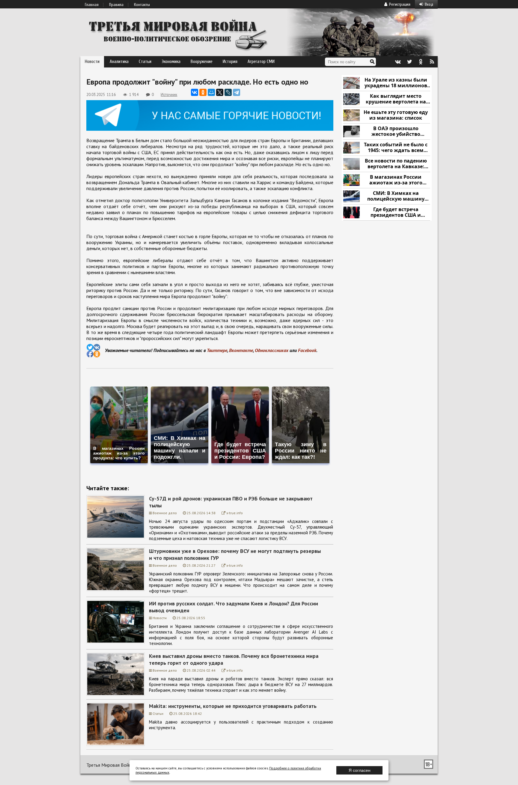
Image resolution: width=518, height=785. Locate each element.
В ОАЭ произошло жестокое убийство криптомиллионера (396, 131)
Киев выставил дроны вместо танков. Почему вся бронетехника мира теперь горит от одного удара (233, 659)
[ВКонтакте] (194, 92)
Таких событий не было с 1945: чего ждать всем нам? (395, 148)
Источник (169, 94)
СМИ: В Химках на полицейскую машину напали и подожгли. (395, 196)
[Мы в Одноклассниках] (420, 61)
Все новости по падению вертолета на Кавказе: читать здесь (396, 164)
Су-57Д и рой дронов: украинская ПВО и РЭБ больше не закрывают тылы (231, 502)
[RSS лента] (432, 61)
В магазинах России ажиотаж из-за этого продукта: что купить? (395, 180)
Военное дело (165, 513)
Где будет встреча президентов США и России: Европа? (396, 212)
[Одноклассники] (203, 92)
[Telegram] (236, 92)
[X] (219, 92)
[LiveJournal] (228, 92)
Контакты (142, 5)
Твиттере (217, 350)
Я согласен (360, 770)
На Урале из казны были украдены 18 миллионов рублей (396, 83)
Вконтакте (241, 350)
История (230, 61)
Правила (116, 5)
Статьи (145, 61)
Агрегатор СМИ (261, 61)
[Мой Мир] (211, 92)
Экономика (171, 61)
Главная (92, 5)
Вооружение (202, 61)
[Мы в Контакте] (397, 61)
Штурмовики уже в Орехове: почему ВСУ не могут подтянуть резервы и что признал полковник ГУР (235, 554)
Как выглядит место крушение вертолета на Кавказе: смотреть (396, 99)
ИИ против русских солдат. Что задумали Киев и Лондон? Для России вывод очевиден (233, 607)
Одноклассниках (271, 350)
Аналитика (119, 61)
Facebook (307, 350)
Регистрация (399, 4)
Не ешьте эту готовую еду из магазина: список (396, 115)
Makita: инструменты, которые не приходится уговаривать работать (233, 706)
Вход (429, 4)
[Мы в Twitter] (409, 61)
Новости (92, 61)
